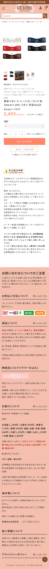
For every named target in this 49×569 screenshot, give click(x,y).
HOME (4, 22)
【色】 (6, 121)
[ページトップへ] (45, 559)
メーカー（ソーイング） (17, 22)
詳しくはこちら (40, 296)
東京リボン (31, 22)
